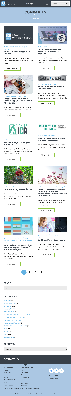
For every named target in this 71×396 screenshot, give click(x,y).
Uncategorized (9, 337)
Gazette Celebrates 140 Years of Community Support (50, 51)
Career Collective (10, 303)
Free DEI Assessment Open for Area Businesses (51, 139)
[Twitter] (56, 370)
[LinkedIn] (61, 370)
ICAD (55, 394)
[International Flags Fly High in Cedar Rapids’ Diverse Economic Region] (18, 218)
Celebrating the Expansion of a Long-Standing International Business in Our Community (52, 192)
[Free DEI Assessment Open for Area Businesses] (52, 123)
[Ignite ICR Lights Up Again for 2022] (18, 123)
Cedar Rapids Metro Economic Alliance (40, 394)
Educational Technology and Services (17, 314)
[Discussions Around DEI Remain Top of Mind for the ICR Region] (18, 76)
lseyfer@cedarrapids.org (12, 388)
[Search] (67, 3)
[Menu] (47, 3)
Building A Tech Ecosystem (51, 240)
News (24, 96)
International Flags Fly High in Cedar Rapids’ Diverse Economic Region (18, 247)
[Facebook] (51, 370)
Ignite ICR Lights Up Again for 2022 (17, 143)
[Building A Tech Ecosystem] (52, 218)
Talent (40, 237)
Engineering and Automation (19, 240)
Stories (6, 243)
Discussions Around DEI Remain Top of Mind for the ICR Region (18, 100)
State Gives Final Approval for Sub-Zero (51, 87)
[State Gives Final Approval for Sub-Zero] (52, 76)
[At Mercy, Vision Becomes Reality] (18, 27)
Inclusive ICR (17, 96)
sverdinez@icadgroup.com (30, 388)
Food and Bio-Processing (55, 187)
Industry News (51, 84)
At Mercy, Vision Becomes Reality (17, 53)
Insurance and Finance (12, 323)
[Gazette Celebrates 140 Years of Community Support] (52, 27)
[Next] (47, 272)
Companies (9, 47)
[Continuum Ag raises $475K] (18, 167)
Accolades (7, 300)
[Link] (9, 3)
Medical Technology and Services (15, 326)
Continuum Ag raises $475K (18, 189)
